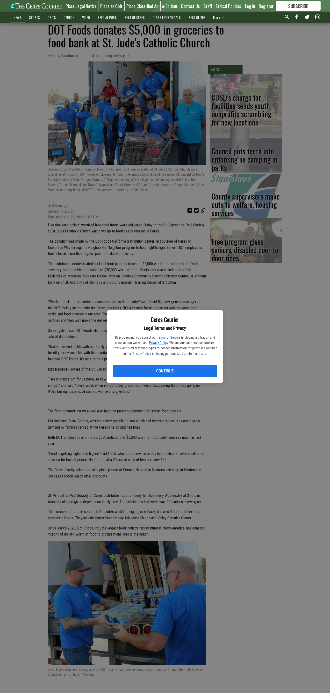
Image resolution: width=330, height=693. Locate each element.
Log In (250, 6)
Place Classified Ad (142, 6)
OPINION (69, 17)
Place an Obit (111, 6)
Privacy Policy (158, 343)
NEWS (17, 17)
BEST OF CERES (134, 17)
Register (266, 6)
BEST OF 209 (196, 17)
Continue (164, 371)
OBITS (52, 17)
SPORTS (34, 17)
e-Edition (169, 6)
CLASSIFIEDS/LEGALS (166, 17)
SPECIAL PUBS (107, 17)
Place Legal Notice (81, 6)
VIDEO (86, 17)
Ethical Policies (228, 6)
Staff (207, 6)
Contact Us (190, 6)
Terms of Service (168, 337)
